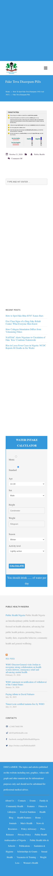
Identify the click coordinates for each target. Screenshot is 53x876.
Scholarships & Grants (27, 851)
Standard (13, 469)
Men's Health (26, 823)
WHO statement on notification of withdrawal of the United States (26, 683)
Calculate (17, 566)
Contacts (22, 800)
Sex (10, 490)
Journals (13, 823)
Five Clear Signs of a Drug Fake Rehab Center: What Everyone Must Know (23, 322)
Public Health (39, 154)
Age (11, 478)
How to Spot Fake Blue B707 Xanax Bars (24, 315)
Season (12, 534)
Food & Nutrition (28, 811)
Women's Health (30, 862)
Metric (12, 459)
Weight (12, 517)
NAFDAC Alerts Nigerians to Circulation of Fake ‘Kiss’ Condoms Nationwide (25, 338)
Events (33, 800)
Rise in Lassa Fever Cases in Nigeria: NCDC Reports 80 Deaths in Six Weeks (26, 346)
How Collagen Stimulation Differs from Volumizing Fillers (23, 330)
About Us (9, 800)
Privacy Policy (24, 834)
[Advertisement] (26, 28)
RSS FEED (10, 658)
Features (31, 806)
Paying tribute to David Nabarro (20, 694)
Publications (24, 845)
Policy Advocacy (28, 828)
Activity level (15, 545)
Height (12, 504)
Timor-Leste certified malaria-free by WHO (25, 704)
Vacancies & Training (26, 857)
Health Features (24, 817)
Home (8, 91)
